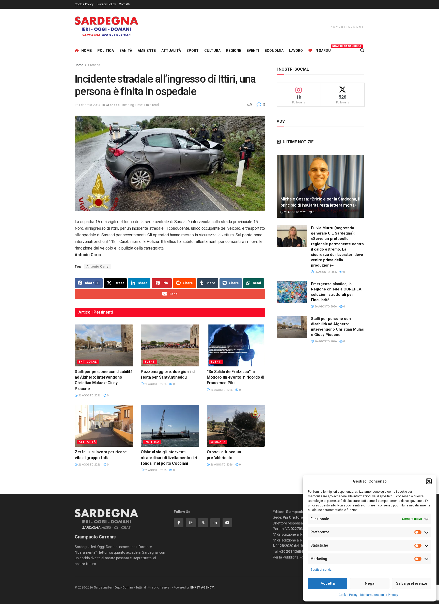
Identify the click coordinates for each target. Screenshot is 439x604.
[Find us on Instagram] (191, 522)
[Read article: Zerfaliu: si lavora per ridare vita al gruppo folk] (104, 426)
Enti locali (88, 361)
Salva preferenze (411, 583)
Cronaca (94, 65)
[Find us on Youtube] (227, 522)
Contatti (124, 4)
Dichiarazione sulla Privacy (379, 595)
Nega (369, 583)
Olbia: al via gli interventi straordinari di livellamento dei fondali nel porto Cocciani (169, 458)
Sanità (125, 51)
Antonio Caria (97, 266)
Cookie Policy (348, 595)
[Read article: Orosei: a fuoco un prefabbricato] (236, 426)
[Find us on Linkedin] (215, 522)
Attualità (171, 51)
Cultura (212, 51)
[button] (428, 481)
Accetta (328, 583)
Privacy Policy (106, 4)
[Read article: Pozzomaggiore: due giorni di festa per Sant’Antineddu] (170, 345)
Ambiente (147, 51)
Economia (274, 51)
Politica (105, 51)
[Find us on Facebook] (178, 522)
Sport (192, 51)
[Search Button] (362, 50)
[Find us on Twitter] (203, 522)
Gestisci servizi (321, 569)
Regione (233, 51)
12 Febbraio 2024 (87, 105)
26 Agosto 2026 (88, 395)
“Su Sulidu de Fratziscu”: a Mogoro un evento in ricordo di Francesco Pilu (235, 377)
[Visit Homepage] (106, 27)
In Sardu (323, 50)
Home (86, 51)
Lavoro (296, 51)
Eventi (253, 51)
